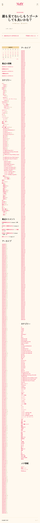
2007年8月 (4, 466)
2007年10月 (4, 463)
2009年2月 (4, 440)
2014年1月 (4, 369)
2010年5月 (4, 420)
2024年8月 (4, 279)
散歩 (3, 183)
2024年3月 (4, 286)
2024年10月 (4, 276)
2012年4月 (4, 395)
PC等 (3, 89)
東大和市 (3, 201)
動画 (4, 176)
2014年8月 (4, 359)
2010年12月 (4, 409)
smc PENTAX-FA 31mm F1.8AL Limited (10, 157)
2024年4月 (4, 285)
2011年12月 (4, 398)
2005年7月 (4, 502)
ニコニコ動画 (6, 178)
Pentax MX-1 (5, 144)
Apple (4, 91)
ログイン (22, 466)
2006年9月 (4, 482)
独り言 (3, 203)
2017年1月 (4, 327)
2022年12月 (4, 308)
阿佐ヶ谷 (4, 197)
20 (17, 54)
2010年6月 (4, 418)
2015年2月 (4, 350)
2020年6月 (4, 311)
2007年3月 (4, 473)
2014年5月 (4, 363)
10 (10, 52)
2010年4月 (4, 421)
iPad (3, 93)
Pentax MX (5, 143)
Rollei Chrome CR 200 (8, 170)
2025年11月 (4, 257)
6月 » (18, 59)
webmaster (18, 23)
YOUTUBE (6, 177)
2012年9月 (4, 388)
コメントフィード (24, 469)
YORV (7, 520)
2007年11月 (4, 462)
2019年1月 (4, 315)
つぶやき (3, 113)
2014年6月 (4, 361)
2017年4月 (4, 325)
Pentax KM (5, 141)
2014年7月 (4, 360)
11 (12, 52)
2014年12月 (4, 353)
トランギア (6, 108)
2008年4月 (4, 454)
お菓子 (4, 211)
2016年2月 (4, 338)
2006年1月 (4, 494)
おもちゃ (3, 110)
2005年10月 (4, 498)
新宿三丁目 (5, 190)
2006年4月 (4, 489)
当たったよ (4, 181)
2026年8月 (4, 244)
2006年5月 (4, 488)
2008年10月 (4, 446)
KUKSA (3, 87)
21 (3, 55)
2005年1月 (4, 511)
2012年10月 (4, 386)
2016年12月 (4, 328)
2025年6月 (4, 264)
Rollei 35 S (5, 148)
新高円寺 (4, 191)
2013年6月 (4, 375)
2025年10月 (4, 258)
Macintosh (4, 97)
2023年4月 (4, 302)
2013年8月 (4, 372)
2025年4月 (4, 267)
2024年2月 (4, 287)
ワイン (4, 213)
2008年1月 (4, 459)
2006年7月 (4, 485)
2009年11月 (4, 428)
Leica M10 (5, 131)
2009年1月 (4, 441)
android (4, 90)
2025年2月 (4, 270)
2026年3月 (4, 251)
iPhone (4, 94)
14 (3, 54)
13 (17, 52)
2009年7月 (4, 433)
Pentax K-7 (5, 140)
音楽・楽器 (4, 209)
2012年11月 (4, 385)
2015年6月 (4, 344)
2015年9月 (4, 343)
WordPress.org (23, 471)
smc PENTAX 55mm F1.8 (7, 150)
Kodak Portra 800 (7, 163)
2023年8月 (4, 296)
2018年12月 (4, 316)
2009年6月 (4, 434)
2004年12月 (4, 512)
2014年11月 (4, 354)
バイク (3, 116)
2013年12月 (4, 370)
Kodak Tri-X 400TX (7, 165)
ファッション (4, 117)
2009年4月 (4, 437)
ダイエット (5, 124)
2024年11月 (4, 274)
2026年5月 (4, 248)
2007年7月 (4, 467)
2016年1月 (4, 340)
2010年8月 (4, 415)
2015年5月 (4, 345)
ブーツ (4, 120)
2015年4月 (4, 347)
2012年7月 (4, 390)
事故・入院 (4, 121)
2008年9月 (4, 447)
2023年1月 (4, 306)
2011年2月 (4, 406)
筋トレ (4, 125)
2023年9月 (4, 295)
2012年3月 (4, 396)
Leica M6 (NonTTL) (6, 132)
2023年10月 (4, 293)
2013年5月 (4, 376)
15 (5, 54)
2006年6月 (4, 486)
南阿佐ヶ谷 (5, 185)
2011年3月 (4, 405)
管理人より (4, 204)
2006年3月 (4, 491)
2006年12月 (4, 478)
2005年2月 (4, 510)
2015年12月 (4, 341)
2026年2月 (4, 253)
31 (10, 57)
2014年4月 (4, 364)
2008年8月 (4, 449)
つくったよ (4, 111)
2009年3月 (4, 438)
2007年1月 (4, 476)
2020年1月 (4, 314)
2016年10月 (4, 330)
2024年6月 (4, 282)
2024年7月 (4, 280)
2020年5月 (4, 312)
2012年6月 (4, 392)
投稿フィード (23, 468)
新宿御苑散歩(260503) (6, 222)
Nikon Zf (4, 137)
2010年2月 (4, 424)
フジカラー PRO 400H (8, 173)
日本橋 (4, 193)
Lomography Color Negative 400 (9, 167)
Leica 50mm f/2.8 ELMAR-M (8, 130)
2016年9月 (4, 331)
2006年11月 (4, 479)
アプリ (5, 96)
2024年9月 (4, 277)
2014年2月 (4, 367)
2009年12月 (4, 427)
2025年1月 (4, 271)
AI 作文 (4, 84)
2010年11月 (4, 411)
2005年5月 (4, 505)
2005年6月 (4, 504)
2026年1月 (4, 254)
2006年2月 (4, 492)
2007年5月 (4, 470)
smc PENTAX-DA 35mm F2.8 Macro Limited (11, 154)
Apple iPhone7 (5, 128)
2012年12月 (4, 383)
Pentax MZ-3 (5, 146)
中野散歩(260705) (5, 73)
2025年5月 (4, 266)
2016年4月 (4, 335)
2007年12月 (4, 460)
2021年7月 (4, 309)
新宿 (4, 188)
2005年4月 (4, 507)
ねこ (3, 114)
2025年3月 (4, 269)
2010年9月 (4, 414)
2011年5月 (4, 402)
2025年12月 (4, 255)
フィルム (4, 160)
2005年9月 (4, 499)
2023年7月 (4, 298)
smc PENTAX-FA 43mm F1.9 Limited (9, 158)
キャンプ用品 (5, 104)
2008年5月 (4, 453)
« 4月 (3, 59)
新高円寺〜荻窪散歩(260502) (7, 226)
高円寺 (4, 199)
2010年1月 (4, 425)
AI (2, 83)
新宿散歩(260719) (5, 69)
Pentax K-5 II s (5, 138)
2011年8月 (4, 399)
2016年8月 (4, 332)
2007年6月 (4, 469)
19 (15, 54)
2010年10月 (4, 412)
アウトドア (4, 103)
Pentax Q (4, 147)
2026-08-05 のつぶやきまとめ (7, 71)
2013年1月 (4, 382)
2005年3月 (4, 508)
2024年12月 (4, 273)
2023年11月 (4, 292)
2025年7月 (4, 263)
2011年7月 (4, 401)
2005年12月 (4, 495)
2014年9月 (4, 357)
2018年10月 (4, 319)
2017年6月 (4, 324)
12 (15, 52)
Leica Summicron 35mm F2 (7, 134)
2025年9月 (4, 260)
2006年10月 (4, 480)
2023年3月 (4, 303)
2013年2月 (4, 380)
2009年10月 (4, 430)
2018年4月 (4, 322)
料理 (4, 214)
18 (12, 54)
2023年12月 (4, 290)
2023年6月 (4, 299)
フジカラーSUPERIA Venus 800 (10, 174)
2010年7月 (4, 417)
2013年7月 (4, 373)
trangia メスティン (7, 107)
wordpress (5, 100)
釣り (3, 207)
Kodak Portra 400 (7, 161)
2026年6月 (4, 247)
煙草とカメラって (5, 236)
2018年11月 (4, 318)
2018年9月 (4, 321)
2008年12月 (4, 443)
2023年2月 (4, 305)
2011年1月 (4, 408)
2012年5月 (4, 393)
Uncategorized (20, 12)
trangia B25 (6, 105)
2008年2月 (4, 457)
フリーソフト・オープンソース (9, 99)
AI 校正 (4, 86)
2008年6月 (4, 451)
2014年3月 (4, 366)
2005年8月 (4, 501)
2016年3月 (4, 337)
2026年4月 (4, 250)
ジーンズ (4, 118)
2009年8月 (4, 431)
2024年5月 (4, 283)
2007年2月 (4, 475)
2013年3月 (4, 379)
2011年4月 (4, 404)
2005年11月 (4, 496)
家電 (3, 180)
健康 (3, 123)
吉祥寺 (4, 187)
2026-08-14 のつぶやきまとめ (7, 66)
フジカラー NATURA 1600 (9, 171)
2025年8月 (4, 261)
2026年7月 (4, 245)
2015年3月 (4, 348)
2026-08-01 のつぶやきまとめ (7, 75)
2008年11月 (4, 444)
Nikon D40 (5, 135)
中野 (4, 184)
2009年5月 (4, 435)
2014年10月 (4, 356)
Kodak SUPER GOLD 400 (8, 164)
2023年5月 (4, 300)
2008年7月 (4, 450)
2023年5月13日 (24, 23)
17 (10, 54)
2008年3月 (4, 456)
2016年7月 (4, 334)
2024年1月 (4, 289)
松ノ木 (4, 194)
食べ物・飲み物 (5, 210)
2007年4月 (4, 472)
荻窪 (4, 196)
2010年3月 (4, 422)
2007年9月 (4, 465)
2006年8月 (4, 483)
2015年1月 (4, 351)
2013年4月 (4, 377)
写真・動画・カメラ (6, 127)
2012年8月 (4, 389)
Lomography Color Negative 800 (9, 168)
